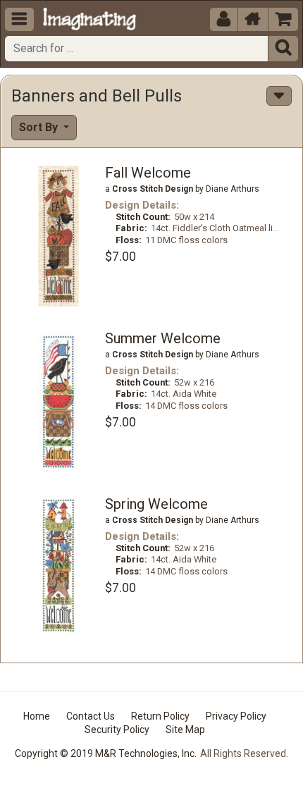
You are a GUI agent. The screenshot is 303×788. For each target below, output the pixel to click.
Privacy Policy (236, 716)
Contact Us (90, 716)
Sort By (40, 127)
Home (36, 716)
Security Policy (117, 729)
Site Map (185, 729)
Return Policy (160, 716)
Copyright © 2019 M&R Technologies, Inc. (106, 753)
